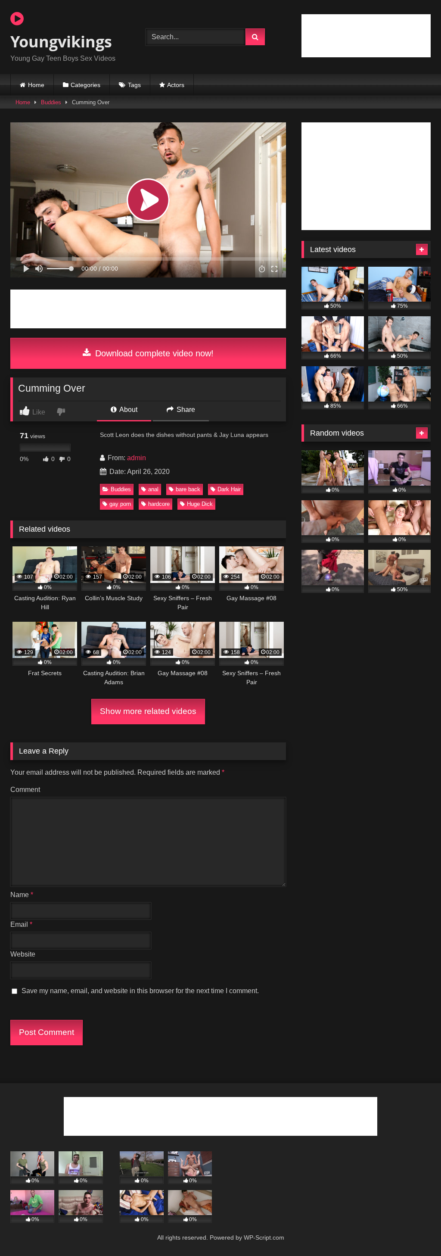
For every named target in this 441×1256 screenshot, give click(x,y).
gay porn (120, 504)
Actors (175, 84)
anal (153, 489)
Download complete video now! (153, 353)
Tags (134, 84)
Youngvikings (61, 41)
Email (21, 924)
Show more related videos (148, 711)
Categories (85, 84)
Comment (25, 789)
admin (136, 457)
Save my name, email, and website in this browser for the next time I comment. (140, 990)
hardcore (159, 504)
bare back (188, 489)
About (127, 409)
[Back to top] (414, 1230)
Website (22, 954)
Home (36, 84)
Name (21, 894)
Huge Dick (200, 504)
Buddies (51, 102)
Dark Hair (229, 489)
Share (185, 409)
